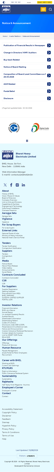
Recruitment (7, 355)
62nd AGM (6, 337)
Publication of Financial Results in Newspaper (24, 45)
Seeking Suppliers (8, 291)
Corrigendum (7, 256)
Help (4, 439)
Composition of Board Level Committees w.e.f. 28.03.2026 (25, 75)
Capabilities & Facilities (10, 204)
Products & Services (9, 345)
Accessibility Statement (12, 409)
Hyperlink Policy (9, 426)
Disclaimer (6, 416)
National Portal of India (10, 233)
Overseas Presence (9, 210)
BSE (44, 2)
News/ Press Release (10, 266)
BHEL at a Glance (8, 310)
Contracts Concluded (10, 278)
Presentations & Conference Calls (14, 327)
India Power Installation (10, 208)
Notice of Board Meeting (15, 67)
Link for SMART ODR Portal (12, 335)
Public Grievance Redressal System (15, 373)
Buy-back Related (12, 60)
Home (5, 36)
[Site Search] (50, 9)
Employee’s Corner (9, 391)
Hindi (29, 2)
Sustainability (7, 379)
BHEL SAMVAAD (8, 296)
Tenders (5, 254)
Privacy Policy (8, 429)
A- (19, 2)
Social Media (6, 272)
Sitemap (5, 422)
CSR (3, 284)
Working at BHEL (8, 363)
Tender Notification (9, 246)
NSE (49, 2)
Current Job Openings (10, 365)
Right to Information (9, 371)
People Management (10, 351)
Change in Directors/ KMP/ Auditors (20, 52)
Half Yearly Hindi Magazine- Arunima (15, 385)
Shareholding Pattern (10, 321)
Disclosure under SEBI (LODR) (13, 325)
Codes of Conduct (9, 323)
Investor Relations (14, 36)
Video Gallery (7, 268)
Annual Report (7, 312)
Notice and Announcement (31, 36)
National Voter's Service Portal (13, 238)
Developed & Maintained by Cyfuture (27, 466)
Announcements (8, 270)
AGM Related (9, 84)
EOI (3, 258)
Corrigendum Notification (11, 248)
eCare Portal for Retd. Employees (14, 353)
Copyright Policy (9, 412)
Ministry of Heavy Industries (12, 235)
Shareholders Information (11, 319)
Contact (5, 396)
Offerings (5, 343)
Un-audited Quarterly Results (13, 314)
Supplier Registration (10, 289)
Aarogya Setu (7, 216)
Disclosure (8, 98)
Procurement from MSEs (11, 293)
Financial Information (10, 308)
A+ (13, 2)
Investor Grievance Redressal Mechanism (17, 331)
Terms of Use (8, 436)
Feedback (6, 419)
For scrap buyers (8, 228)
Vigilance (5, 222)
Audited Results (8, 316)
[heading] (16, 23)
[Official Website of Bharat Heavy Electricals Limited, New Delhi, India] (6, 9)
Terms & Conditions (10, 432)
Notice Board (7, 264)
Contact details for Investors (12, 333)
